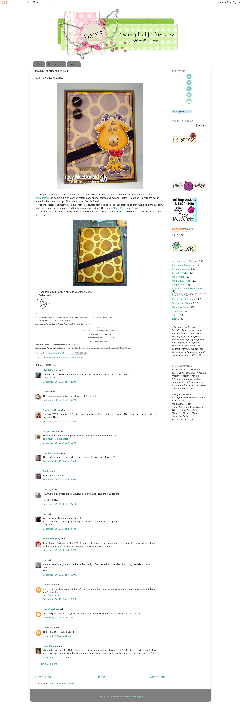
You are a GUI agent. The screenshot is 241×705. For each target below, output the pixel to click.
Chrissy (47, 489)
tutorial (175, 319)
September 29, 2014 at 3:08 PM (59, 550)
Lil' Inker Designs (181, 269)
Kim (45, 560)
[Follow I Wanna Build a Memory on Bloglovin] (182, 113)
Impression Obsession (183, 265)
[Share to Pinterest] (85, 353)
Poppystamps (179, 285)
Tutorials (73, 64)
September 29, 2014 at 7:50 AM (59, 421)
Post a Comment (48, 664)
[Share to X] (79, 353)
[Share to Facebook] (82, 353)
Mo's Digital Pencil (181, 281)
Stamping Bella (180, 307)
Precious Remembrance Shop (187, 288)
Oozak (135, 208)
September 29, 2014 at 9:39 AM (59, 479)
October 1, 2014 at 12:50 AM (58, 617)
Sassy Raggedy (51, 538)
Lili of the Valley (180, 273)
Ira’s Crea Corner (52, 595)
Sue (45, 514)
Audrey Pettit (50, 410)
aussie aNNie (50, 431)
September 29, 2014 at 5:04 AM (59, 382)
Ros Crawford (50, 453)
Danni (46, 391)
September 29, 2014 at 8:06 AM (59, 443)
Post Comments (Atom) (62, 683)
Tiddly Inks (177, 311)
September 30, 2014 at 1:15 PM (59, 599)
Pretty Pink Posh (180, 295)
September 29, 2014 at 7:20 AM (59, 400)
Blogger (139, 696)
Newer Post (43, 677)
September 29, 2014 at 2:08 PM (59, 529)
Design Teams (56, 64)
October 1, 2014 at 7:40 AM (57, 636)
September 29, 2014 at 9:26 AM (59, 461)
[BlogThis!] (76, 353)
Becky (46, 471)
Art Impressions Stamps (55, 357)
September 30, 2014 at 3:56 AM (59, 575)
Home (39, 64)
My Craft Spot (77, 357)
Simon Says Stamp (116, 208)
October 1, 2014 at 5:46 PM (57, 657)
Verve (175, 315)
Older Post (157, 677)
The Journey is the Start (55, 439)
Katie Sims (49, 646)
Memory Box (178, 277)
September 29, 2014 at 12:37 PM (60, 504)
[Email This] (72, 353)
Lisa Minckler (50, 370)
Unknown (48, 584)
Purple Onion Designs (183, 299)
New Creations (51, 609)
